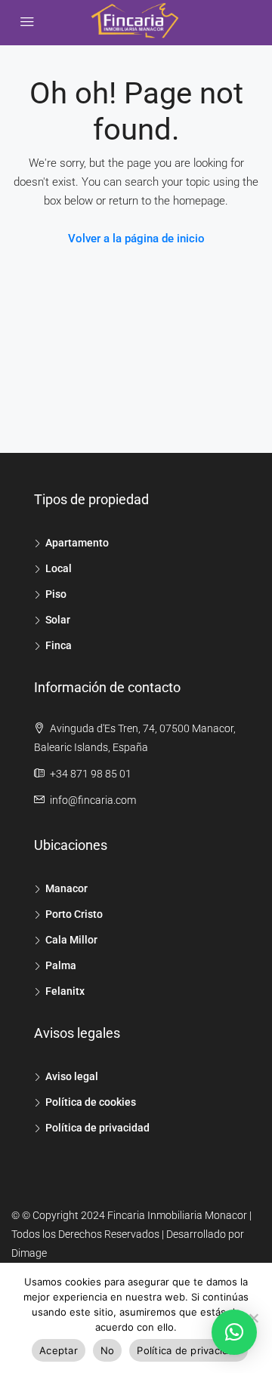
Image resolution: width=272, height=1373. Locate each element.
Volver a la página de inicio (136, 238)
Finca (58, 645)
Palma (60, 965)
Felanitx (65, 991)
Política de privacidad (97, 1128)
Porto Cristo (74, 914)
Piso (55, 594)
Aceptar (58, 1350)
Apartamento (77, 543)
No (107, 1350)
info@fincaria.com (93, 800)
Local (58, 568)
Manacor (66, 888)
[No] (253, 1317)
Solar (57, 620)
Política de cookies (90, 1102)
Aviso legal (71, 1076)
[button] (234, 1332)
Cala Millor (71, 940)
